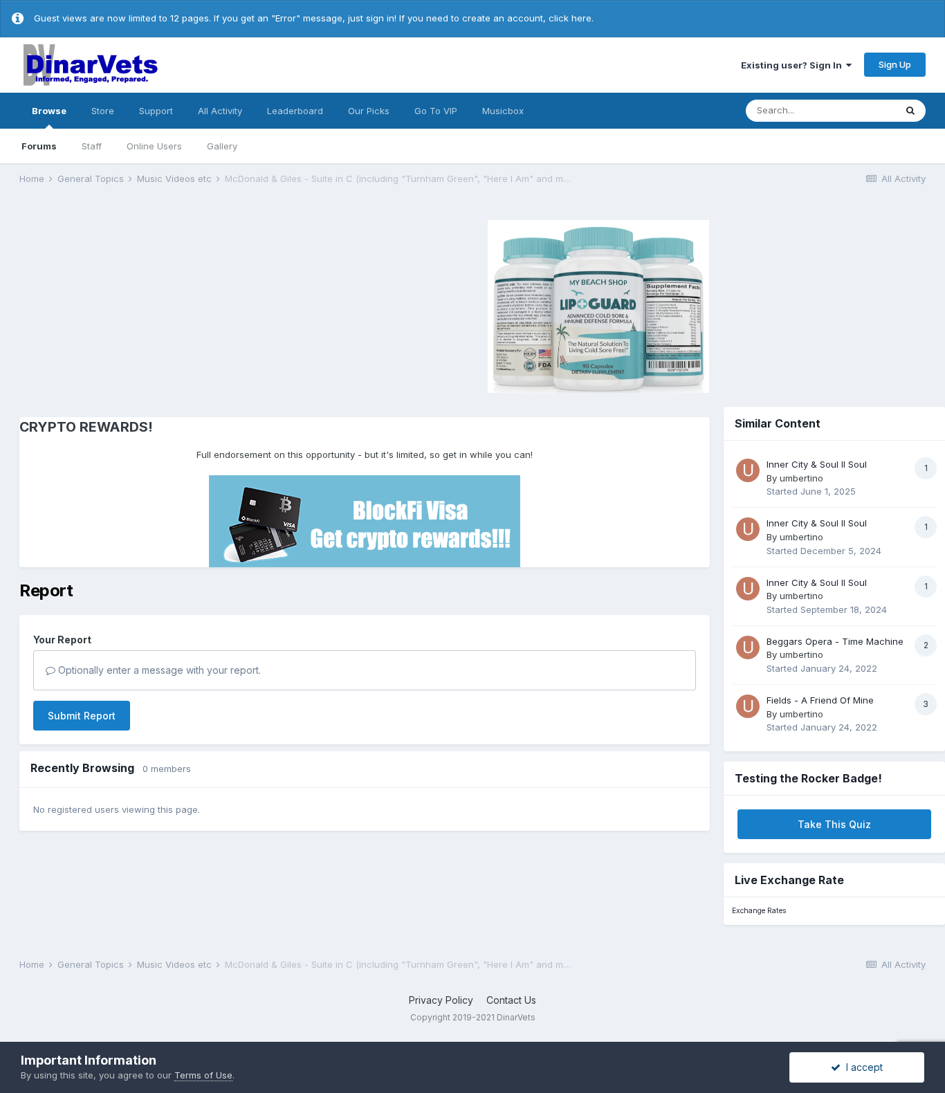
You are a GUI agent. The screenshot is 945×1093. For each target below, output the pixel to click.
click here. (571, 18)
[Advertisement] (136, 304)
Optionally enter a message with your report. (158, 670)
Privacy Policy (441, 1000)
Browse (49, 110)
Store (102, 110)
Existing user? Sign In (793, 65)
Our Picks (368, 110)
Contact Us (511, 1000)
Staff (92, 145)
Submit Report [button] (82, 716)
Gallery (222, 145)
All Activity (220, 110)
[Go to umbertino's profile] (748, 470)
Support (156, 110)
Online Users (154, 145)
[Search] (910, 111)
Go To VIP (435, 110)
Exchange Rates (759, 910)
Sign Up (895, 64)
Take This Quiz (834, 824)
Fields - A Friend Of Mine (820, 700)
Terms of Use (203, 1075)
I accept (862, 1067)
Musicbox (503, 110)
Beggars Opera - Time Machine (835, 641)
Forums (39, 145)
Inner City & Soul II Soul (817, 464)
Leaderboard (295, 110)
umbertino (801, 478)
